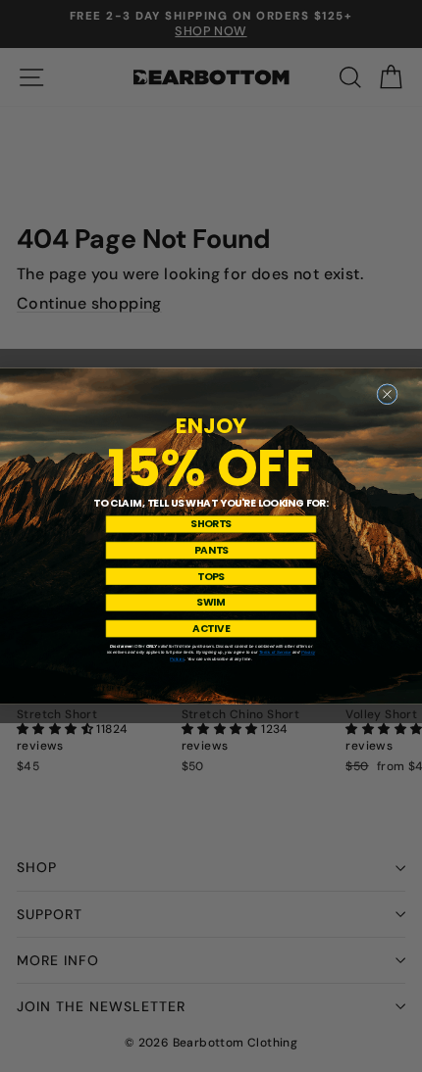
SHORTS (210, 524)
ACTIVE (211, 628)
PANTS (211, 550)
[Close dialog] (387, 394)
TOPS (211, 576)
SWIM (211, 602)
